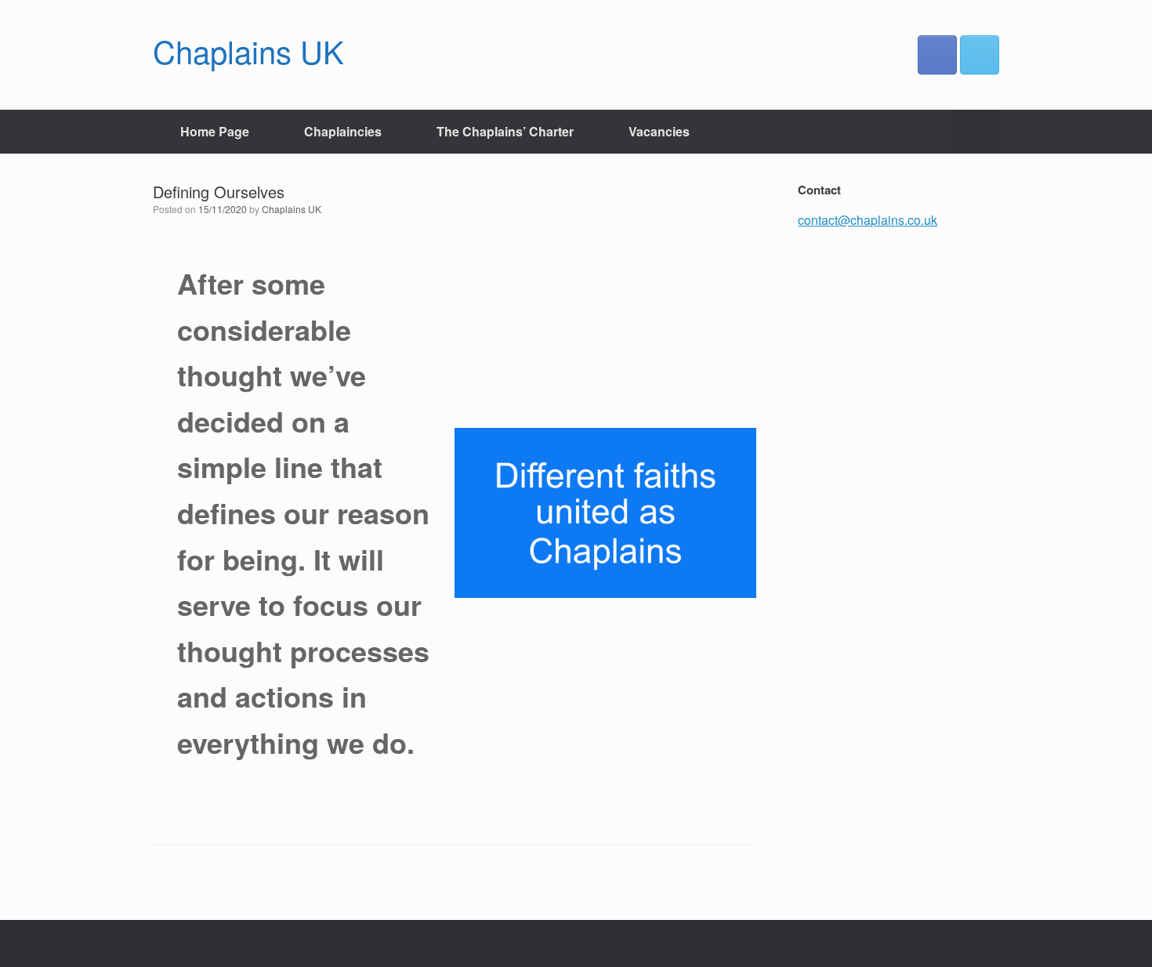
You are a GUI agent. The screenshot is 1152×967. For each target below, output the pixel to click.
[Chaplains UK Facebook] (937, 54)
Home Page (214, 131)
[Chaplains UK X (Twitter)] (979, 54)
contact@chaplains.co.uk (867, 220)
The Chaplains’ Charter (505, 131)
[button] (976, 132)
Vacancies (659, 131)
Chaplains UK (291, 208)
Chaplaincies (343, 131)
